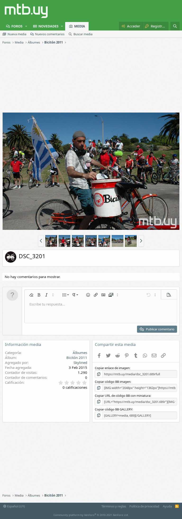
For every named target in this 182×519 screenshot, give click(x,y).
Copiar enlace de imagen (112, 368)
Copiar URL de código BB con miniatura (122, 395)
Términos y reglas (113, 506)
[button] (26, 26)
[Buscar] (175, 26)
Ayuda (167, 506)
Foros (17, 26)
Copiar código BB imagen (112, 381)
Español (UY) (15, 506)
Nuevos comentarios (49, 34)
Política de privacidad (144, 506)
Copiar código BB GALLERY (113, 409)
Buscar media (82, 34)
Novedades (48, 26)
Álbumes (80, 352)
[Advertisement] (91, 79)
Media (79, 26)
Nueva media (17, 34)
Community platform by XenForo (91, 515)
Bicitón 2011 (76, 357)
